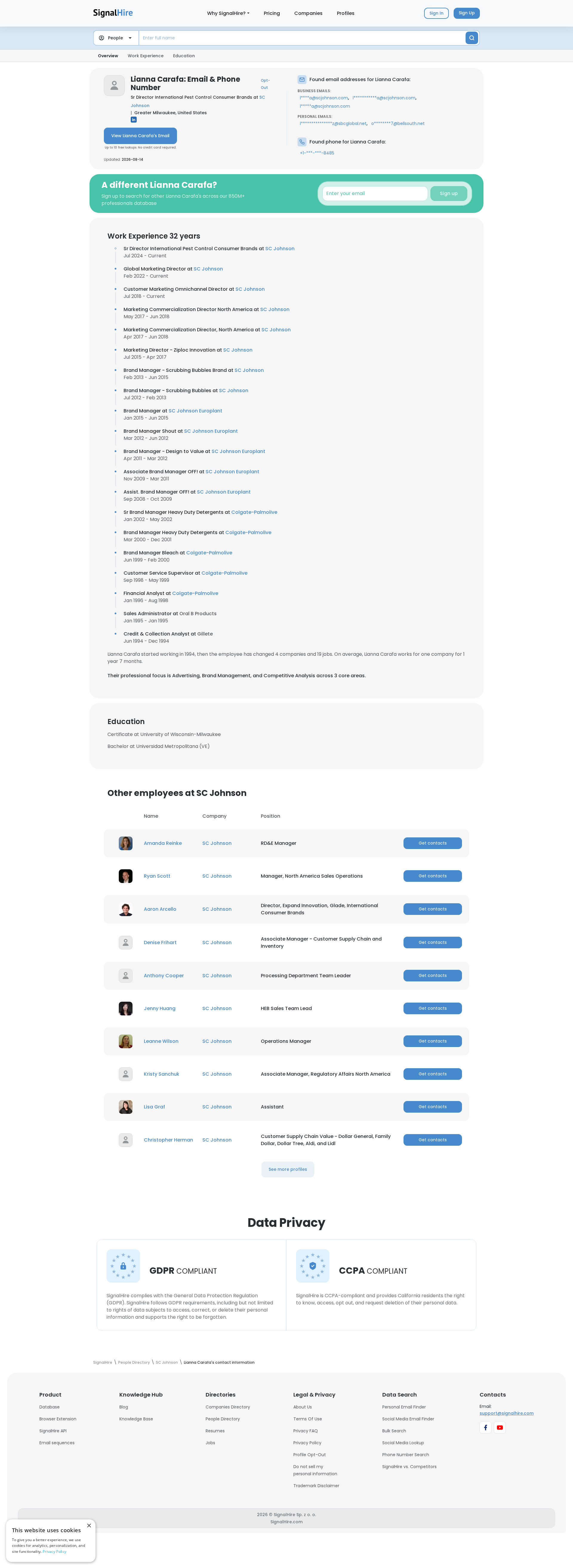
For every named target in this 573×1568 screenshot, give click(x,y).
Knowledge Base (136, 1419)
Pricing (272, 13)
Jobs (210, 1443)
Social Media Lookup (403, 1443)
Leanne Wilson (161, 1041)
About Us (302, 1407)
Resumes (215, 1431)
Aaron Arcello (160, 909)
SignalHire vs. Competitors (409, 1467)
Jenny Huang (159, 1008)
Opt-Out (265, 84)
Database (49, 1407)
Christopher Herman (168, 1139)
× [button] (89, 1526)
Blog (123, 1407)
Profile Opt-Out (309, 1455)
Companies (308, 13)
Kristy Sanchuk (161, 1074)
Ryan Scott (157, 876)
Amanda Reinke (163, 843)
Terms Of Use (307, 1419)
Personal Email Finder (404, 1407)
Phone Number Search (405, 1455)
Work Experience (146, 56)
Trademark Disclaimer (316, 1486)
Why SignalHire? (226, 13)
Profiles (346, 13)
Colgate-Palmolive (254, 512)
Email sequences (57, 1443)
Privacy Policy (307, 1443)
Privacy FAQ (305, 1431)
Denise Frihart (160, 942)
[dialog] (51, 1540)
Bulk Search (394, 1431)
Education (184, 56)
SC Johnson (280, 248)
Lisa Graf (154, 1106)
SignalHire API (53, 1431)
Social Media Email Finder (408, 1419)
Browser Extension (57, 1419)
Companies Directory (228, 1407)
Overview (108, 56)
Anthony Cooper (164, 975)
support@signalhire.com (507, 1413)
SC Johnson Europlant (195, 410)
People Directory (223, 1419)
